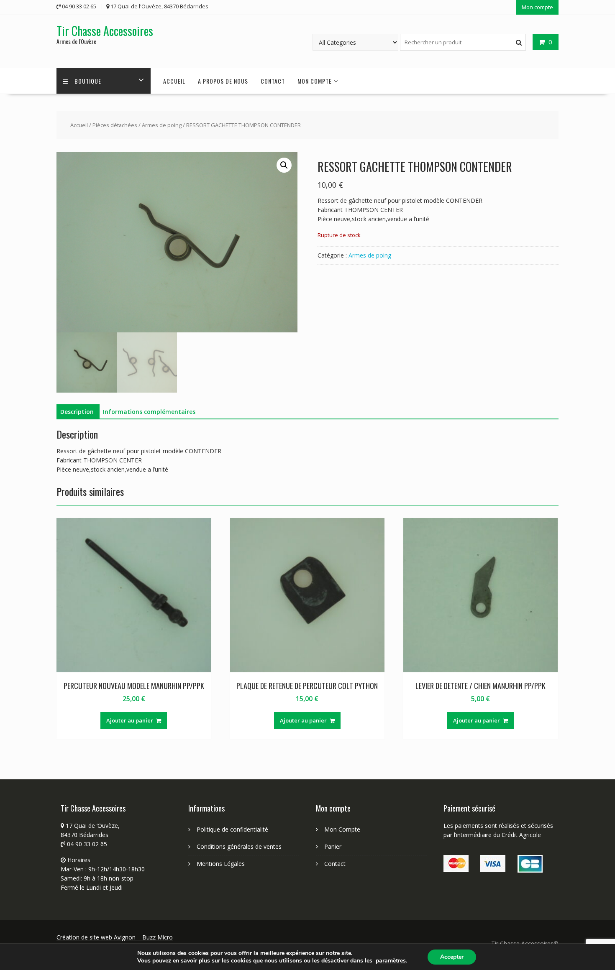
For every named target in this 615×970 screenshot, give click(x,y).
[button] (284, 165)
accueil (174, 81)
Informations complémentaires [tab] (149, 412)
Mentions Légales (221, 864)
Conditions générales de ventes (239, 846)
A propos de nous (223, 81)
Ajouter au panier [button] (129, 720)
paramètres (391, 961)
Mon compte (537, 7)
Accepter (452, 957)
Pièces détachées (114, 125)
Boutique (87, 81)
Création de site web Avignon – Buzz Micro (114, 937)
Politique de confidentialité (232, 829)
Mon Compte (342, 829)
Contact (273, 81)
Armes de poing (162, 125)
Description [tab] (77, 412)
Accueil (79, 125)
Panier (332, 846)
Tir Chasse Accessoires (104, 30)
